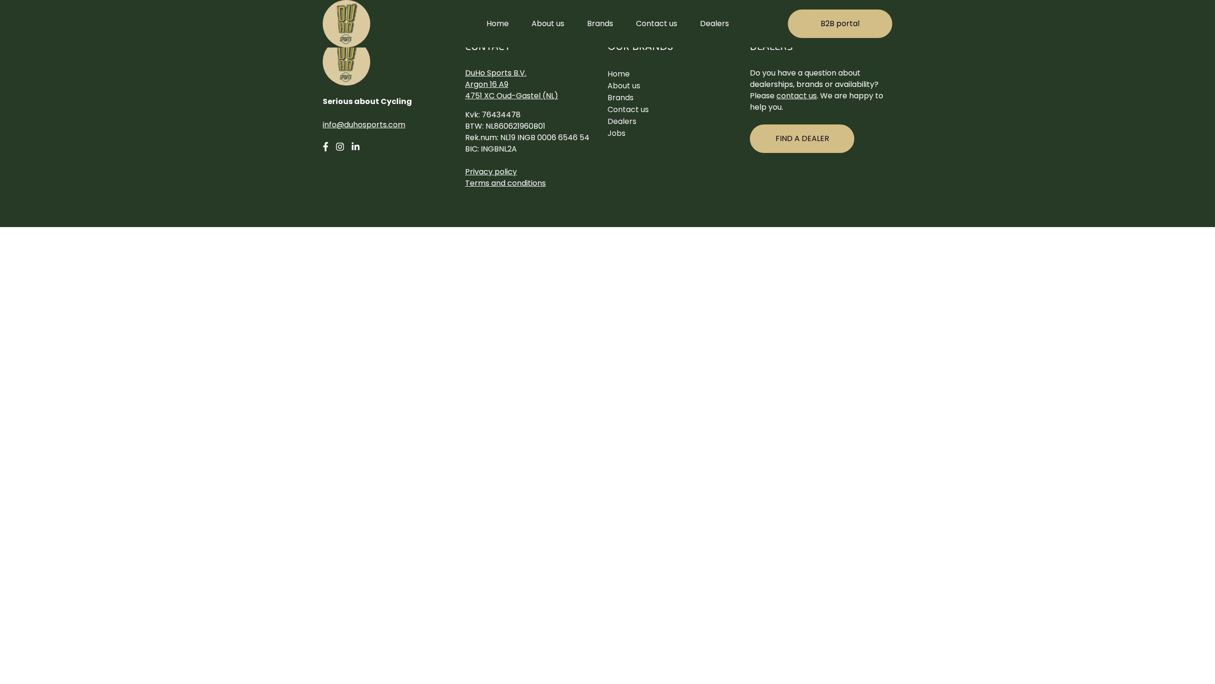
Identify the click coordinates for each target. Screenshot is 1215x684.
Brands (600, 24)
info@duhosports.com (364, 124)
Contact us (656, 24)
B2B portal (840, 23)
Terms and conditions (505, 183)
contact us (796, 95)
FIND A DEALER (802, 138)
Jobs (617, 133)
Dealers (714, 24)
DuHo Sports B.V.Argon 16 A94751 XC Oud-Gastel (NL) (511, 84)
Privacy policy (491, 171)
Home (497, 24)
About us (548, 24)
